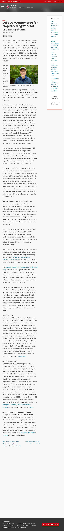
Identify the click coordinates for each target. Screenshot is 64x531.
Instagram (5, 405)
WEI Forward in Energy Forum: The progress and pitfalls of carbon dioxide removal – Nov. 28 (11, 444)
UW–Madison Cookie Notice (18, 527)
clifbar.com (22, 356)
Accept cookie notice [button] (50, 524)
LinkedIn (20, 405)
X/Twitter (5, 407)
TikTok (31, 407)
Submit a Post (47, 1)
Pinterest (26, 405)
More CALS (56, 1)
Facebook (13, 405)
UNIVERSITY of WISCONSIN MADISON (11, 1)
